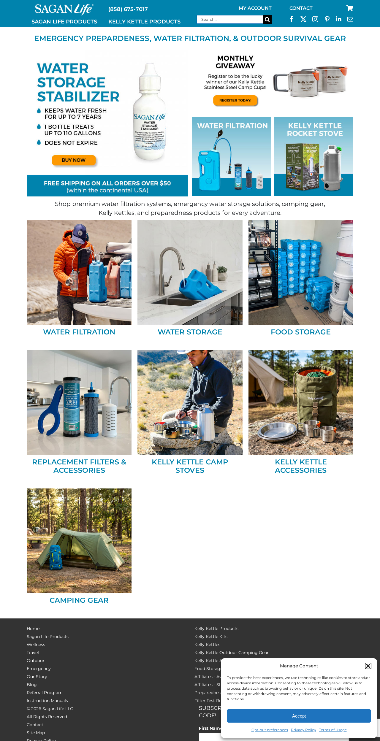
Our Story (37, 676)
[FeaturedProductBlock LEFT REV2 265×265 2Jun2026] (231, 120)
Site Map (36, 732)
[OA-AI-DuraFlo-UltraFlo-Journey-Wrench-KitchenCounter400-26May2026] (79, 353)
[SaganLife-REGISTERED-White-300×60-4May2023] (64, 6)
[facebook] (291, 19)
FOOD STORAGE (301, 332)
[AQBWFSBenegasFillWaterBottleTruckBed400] (79, 223)
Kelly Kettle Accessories (219, 660)
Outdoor (36, 660)
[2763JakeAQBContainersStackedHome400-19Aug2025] (300, 223)
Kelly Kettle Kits (210, 636)
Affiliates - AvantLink (215, 676)
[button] (368, 666)
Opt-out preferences (269, 730)
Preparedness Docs (214, 692)
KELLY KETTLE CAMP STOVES (190, 466)
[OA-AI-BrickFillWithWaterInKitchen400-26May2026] (189, 223)
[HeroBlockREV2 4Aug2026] (107, 52)
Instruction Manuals (47, 700)
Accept (299, 715)
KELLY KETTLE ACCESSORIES (301, 466)
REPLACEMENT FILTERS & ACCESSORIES (79, 466)
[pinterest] (327, 19)
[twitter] (303, 19)
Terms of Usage (333, 730)
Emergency (39, 668)
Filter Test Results (212, 700)
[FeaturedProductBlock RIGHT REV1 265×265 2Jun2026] (313, 120)
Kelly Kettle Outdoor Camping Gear (231, 652)
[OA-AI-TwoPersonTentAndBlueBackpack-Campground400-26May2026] (79, 491)
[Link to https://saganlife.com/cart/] (349, 8)
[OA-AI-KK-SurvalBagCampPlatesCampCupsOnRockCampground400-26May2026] (300, 353)
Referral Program (45, 692)
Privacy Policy (303, 730)
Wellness (36, 644)
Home (33, 628)
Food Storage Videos (216, 668)
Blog (32, 684)
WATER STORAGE (190, 332)
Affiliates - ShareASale (217, 684)
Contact (35, 724)
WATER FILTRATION (79, 332)
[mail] (350, 19)
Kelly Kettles (207, 644)
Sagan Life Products (48, 636)
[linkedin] (338, 19)
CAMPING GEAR (79, 600)
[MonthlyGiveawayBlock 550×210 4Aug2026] (272, 52)
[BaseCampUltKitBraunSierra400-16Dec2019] (189, 353)
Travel (33, 652)
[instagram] (315, 19)
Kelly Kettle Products (216, 628)
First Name (212, 728)
